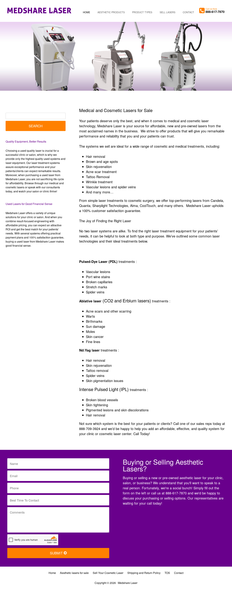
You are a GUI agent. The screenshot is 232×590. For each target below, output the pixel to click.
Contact (188, 12)
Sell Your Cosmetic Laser (108, 573)
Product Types (142, 12)
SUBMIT (57, 553)
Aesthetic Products (111, 12)
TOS (167, 573)
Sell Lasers (167, 12)
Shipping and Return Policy (143, 573)
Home (86, 12)
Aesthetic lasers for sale (74, 573)
